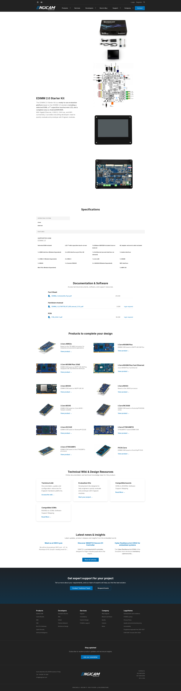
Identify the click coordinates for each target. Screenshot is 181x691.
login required (128, 306)
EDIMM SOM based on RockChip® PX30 (130, 450)
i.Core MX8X (66, 386)
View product (65, 351)
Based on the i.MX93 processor (128, 388)
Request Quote (103, 588)
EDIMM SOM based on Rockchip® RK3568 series (131, 409)
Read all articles (90, 560)
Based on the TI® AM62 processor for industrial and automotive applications (72, 347)
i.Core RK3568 (124, 406)
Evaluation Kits (84, 483)
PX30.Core (122, 448)
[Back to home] (90, 674)
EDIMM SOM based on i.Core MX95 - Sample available (72, 409)
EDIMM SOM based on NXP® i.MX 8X (72, 388)
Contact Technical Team (81, 588)
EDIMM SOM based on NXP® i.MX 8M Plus (131, 347)
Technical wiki (47, 483)
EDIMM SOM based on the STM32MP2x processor (73, 450)
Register (139, 2)
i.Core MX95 (66, 406)
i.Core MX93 (123, 386)
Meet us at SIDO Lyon (53, 543)
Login (133, 2)
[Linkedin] (37, 2)
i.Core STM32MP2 (68, 447)
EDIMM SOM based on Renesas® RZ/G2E (73, 429)
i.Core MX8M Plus (125, 345)
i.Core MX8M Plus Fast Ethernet (131, 365)
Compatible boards (123, 483)
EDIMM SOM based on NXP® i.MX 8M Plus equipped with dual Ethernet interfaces (74, 367)
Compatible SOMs (48, 508)
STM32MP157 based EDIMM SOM (128, 429)
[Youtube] (41, 2)
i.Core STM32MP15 (126, 427)
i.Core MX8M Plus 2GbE (70, 364)
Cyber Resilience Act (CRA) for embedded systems (127, 544)
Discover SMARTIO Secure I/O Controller (90, 544)
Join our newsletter (90, 657)
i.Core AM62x (66, 344)
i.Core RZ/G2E (66, 427)
